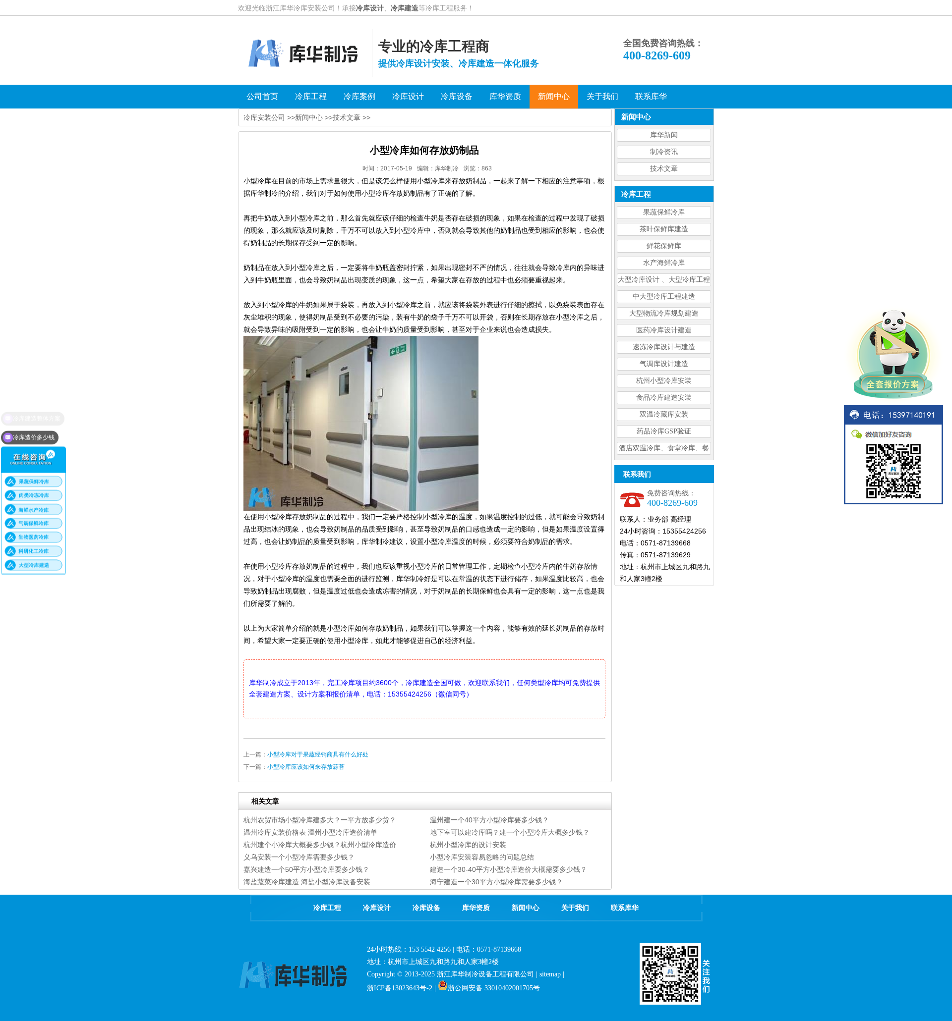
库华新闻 (664, 135)
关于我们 (575, 908)
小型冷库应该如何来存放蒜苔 (306, 766)
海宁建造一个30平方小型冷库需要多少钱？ (496, 882)
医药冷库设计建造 (664, 330)
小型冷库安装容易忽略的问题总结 (482, 857)
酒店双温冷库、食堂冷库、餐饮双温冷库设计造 (664, 449)
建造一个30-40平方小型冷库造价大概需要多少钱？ (508, 869)
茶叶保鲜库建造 (664, 229)
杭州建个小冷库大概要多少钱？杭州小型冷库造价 (319, 845)
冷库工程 (327, 908)
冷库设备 (426, 908)
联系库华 (625, 908)
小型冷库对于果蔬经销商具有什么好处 (317, 754)
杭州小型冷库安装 (664, 380)
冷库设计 (370, 8)
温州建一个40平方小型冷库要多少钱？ (489, 820)
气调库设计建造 (664, 364)
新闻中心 (309, 117)
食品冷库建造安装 (664, 397)
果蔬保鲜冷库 (664, 212)
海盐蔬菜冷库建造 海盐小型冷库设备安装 (306, 882)
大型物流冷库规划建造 (664, 313)
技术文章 (664, 168)
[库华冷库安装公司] (305, 74)
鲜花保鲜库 (664, 246)
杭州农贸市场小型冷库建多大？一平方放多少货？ (319, 820)
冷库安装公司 (264, 117)
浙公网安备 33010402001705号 (494, 988)
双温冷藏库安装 (664, 414)
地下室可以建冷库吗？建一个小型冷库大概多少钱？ (510, 832)
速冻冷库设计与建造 (664, 347)
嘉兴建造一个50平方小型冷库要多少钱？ (306, 869)
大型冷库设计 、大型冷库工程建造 (664, 281)
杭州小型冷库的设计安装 (468, 845)
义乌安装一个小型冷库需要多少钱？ (299, 857)
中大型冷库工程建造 (664, 296)
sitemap (550, 974)
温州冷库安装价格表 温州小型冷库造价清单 (310, 832)
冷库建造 (404, 8)
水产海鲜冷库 (664, 263)
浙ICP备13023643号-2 (399, 988)
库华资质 (476, 908)
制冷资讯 (664, 152)
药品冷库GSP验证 (664, 431)
